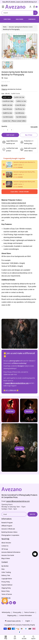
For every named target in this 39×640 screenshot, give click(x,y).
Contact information (25, 615)
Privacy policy (17, 612)
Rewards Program (7, 523)
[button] (3, 6)
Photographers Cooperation (10, 535)
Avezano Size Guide (8, 555)
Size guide (34, 127)
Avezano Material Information (11, 552)
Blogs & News (6, 558)
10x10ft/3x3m (19, 113)
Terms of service (29, 612)
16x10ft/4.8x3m (21, 117)
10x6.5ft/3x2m (7, 109)
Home (5, 27)
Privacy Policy (6, 582)
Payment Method (7, 585)
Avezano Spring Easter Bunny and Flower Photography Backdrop (25, 182)
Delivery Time (6, 575)
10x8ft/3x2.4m (7, 113)
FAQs (3, 569)
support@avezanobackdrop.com (18, 501)
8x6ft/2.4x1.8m (7, 105)
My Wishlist (5, 566)
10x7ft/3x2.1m (19, 109)
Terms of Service (7, 594)
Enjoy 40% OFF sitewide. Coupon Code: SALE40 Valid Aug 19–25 (19, 2)
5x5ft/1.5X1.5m (19, 97)
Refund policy (6, 612)
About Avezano (6, 543)
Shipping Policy (6, 588)
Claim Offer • (19, 192)
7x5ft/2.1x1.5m (21, 101)
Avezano (19, 625)
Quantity (4, 126)
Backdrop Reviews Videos (9, 532)
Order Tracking (6, 572)
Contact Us (5, 546)
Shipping (4, 89)
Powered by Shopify (28, 625)
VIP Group (5, 549)
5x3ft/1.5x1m (7, 97)
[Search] (35, 12)
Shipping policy (12, 615)
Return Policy (6, 591)
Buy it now (28, 135)
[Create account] (30, 6)
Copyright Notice (7, 579)
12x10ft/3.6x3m (8, 117)
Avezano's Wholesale (8, 529)
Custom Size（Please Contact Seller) (14, 121)
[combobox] (20, 12)
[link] (11, 390)
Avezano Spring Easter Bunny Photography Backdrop (25, 172)
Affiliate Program (7, 526)
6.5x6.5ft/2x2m (20, 105)
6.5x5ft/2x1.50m (8, 101)
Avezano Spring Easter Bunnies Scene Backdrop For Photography (25, 162)
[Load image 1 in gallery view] (7, 65)
